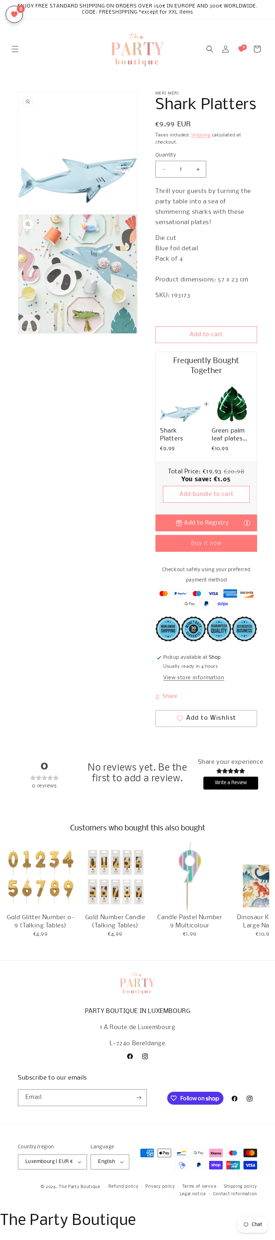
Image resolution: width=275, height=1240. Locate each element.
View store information (193, 678)
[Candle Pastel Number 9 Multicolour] (189, 876)
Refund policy (123, 1186)
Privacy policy (160, 1186)
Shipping (201, 135)
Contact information (235, 1194)
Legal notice (193, 1194)
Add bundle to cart (206, 494)
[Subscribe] (138, 1097)
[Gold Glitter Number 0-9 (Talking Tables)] (40, 876)
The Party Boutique (79, 1187)
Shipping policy (240, 1186)
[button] (15, 49)
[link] (180, 403)
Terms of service (199, 1186)
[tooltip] (247, 523)
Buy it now (206, 543)
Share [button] (170, 696)
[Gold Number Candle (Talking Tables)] (115, 876)
